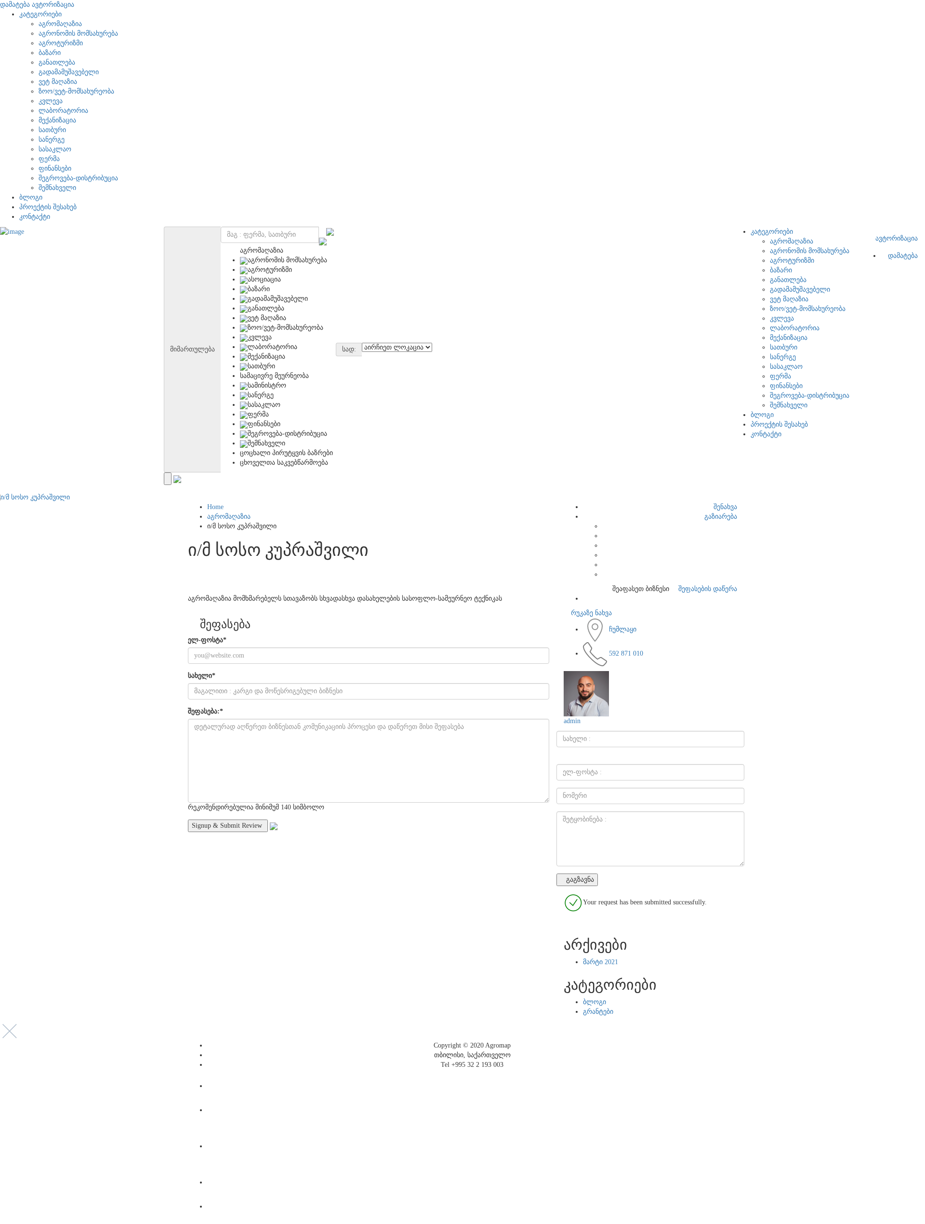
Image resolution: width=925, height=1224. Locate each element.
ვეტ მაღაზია (58, 81)
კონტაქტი (34, 216)
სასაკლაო (55, 149)
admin (572, 721)
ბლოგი (30, 197)
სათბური (52, 130)
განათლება (57, 62)
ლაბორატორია (63, 110)
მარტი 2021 (600, 962)
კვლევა (51, 101)
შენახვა (724, 507)
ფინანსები (55, 168)
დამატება (15, 4)
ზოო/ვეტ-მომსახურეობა (76, 91)
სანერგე (52, 139)
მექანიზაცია (57, 120)
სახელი (201, 675)
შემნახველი (57, 187)
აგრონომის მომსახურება (78, 33)
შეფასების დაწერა (706, 588)
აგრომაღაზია (60, 23)
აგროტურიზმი (61, 43)
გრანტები (598, 1011)
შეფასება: (205, 711)
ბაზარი (50, 52)
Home (215, 507)
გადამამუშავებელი (69, 72)
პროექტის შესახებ (48, 207)
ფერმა (49, 158)
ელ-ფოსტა (207, 640)
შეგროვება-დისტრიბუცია (78, 178)
